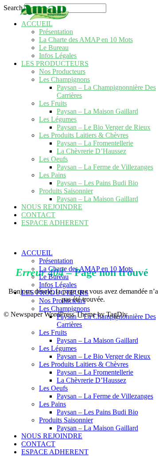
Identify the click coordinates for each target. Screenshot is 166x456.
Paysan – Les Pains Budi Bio (97, 183)
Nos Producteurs (62, 71)
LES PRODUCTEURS (55, 63)
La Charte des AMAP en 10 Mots (86, 39)
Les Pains (52, 175)
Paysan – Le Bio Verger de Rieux (104, 127)
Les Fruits (53, 103)
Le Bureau (54, 47)
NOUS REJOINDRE (51, 207)
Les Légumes (58, 119)
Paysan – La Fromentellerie (95, 143)
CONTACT (38, 214)
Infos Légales (58, 55)
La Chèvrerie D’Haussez (91, 151)
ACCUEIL (37, 23)
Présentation (56, 31)
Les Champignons (64, 79)
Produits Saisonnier (66, 191)
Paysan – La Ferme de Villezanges (105, 167)
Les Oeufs (53, 159)
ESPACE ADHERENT (55, 222)
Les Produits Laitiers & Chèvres (83, 135)
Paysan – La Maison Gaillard (97, 111)
